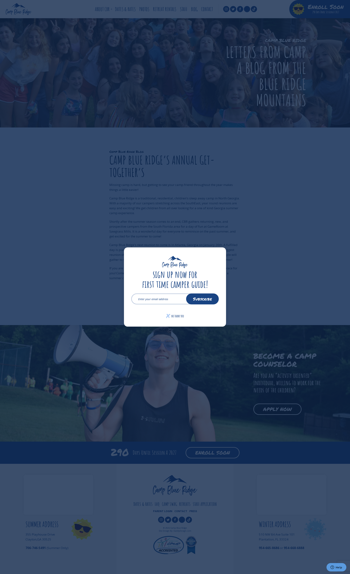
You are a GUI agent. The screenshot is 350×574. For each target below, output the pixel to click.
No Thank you (175, 316)
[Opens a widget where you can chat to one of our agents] (336, 567)
